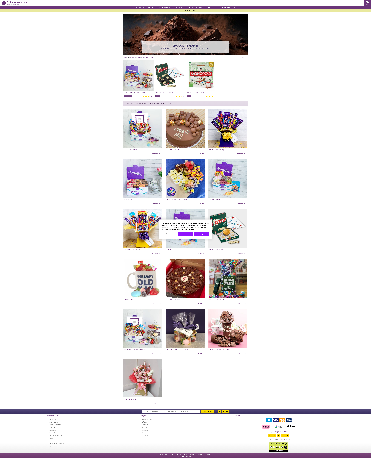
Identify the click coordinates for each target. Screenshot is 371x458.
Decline (185, 234)
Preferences (169, 234)
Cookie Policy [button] (200, 227)
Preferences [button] (192, 229)
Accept (202, 234)
